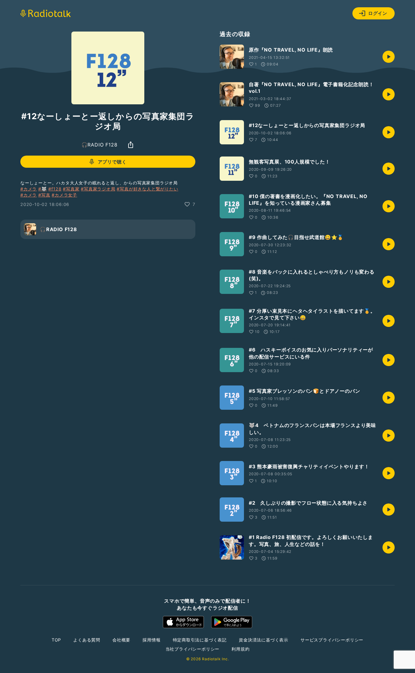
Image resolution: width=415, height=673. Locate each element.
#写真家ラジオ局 (98, 188)
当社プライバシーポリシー (193, 648)
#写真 (44, 194)
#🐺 (42, 188)
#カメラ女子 (64, 194)
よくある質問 (86, 639)
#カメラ (28, 188)
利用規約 (240, 648)
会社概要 (121, 639)
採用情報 (151, 639)
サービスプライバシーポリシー (331, 639)
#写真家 (71, 188)
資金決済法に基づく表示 (263, 639)
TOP (56, 639)
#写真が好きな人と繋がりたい (147, 188)
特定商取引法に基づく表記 (200, 639)
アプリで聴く (112, 162)
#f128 (54, 188)
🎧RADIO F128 (99, 145)
